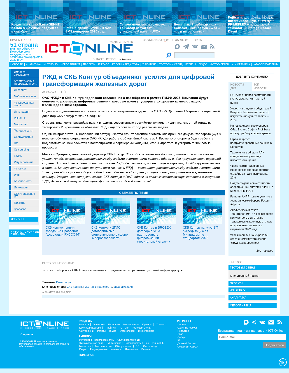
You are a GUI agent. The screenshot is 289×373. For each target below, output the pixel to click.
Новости (16, 64)
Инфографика (241, 64)
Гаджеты (19, 203)
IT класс (103, 64)
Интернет (20, 90)
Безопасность (23, 181)
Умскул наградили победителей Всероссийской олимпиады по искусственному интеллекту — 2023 (250, 114)
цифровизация (123, 286)
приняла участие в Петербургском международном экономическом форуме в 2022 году (26, 54)
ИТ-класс (235, 262)
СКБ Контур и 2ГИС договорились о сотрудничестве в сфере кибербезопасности (109, 233)
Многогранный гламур (244, 275)
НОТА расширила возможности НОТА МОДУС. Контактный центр (250, 98)
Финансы (20, 168)
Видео (203, 64)
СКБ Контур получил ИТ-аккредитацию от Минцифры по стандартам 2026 (201, 233)
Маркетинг (21, 124)
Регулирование (23, 162)
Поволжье (183, 331)
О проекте (27, 334)
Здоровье (20, 209)
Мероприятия (70, 64)
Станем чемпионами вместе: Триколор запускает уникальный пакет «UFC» (142, 28)
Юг (179, 340)
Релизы (190, 64)
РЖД (86, 286)
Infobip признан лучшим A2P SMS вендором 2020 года (88, 29)
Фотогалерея (219, 64)
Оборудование (23, 137)
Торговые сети (23, 130)
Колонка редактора (125, 64)
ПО (16, 143)
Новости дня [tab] (237, 86)
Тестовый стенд (170, 64)
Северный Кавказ (187, 346)
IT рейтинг (149, 64)
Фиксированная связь (24, 104)
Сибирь (181, 337)
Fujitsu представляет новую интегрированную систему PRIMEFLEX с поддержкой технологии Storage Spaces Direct (250, 24)
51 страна (24, 44)
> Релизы (125, 59)
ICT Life (124, 328)
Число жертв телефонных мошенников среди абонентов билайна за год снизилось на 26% (249, 171)
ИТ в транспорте (101, 286)
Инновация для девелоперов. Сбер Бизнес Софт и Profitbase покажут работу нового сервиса (250, 129)
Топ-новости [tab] (260, 86)
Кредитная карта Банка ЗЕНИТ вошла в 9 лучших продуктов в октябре (35, 28)
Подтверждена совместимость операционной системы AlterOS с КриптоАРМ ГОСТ (251, 187)
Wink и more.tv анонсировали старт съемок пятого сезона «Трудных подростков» (249, 239)
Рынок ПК (20, 118)
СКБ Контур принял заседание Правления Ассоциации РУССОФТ (63, 231)
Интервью (51, 64)
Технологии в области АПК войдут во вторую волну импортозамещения (247, 156)
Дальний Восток (186, 343)
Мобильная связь (25, 96)
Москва (181, 324)
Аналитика (33, 64)
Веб (146, 343)
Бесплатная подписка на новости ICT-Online (251, 330)
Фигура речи (86, 331)
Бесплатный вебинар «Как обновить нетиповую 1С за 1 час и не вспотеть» (197, 28)
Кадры (18, 156)
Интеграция (21, 111)
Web (17, 175)
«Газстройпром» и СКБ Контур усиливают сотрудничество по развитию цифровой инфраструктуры (115, 270)
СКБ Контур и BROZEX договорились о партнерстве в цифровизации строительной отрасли (154, 234)
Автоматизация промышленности (25, 82)
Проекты (89, 64)
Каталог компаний (266, 64)
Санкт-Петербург (187, 328)
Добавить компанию (252, 76)
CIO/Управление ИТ (24, 195)
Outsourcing (21, 149)
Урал (180, 334)
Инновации (21, 187)
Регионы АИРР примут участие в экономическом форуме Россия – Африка (251, 200)
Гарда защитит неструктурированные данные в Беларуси (251, 143)
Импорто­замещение (21, 73)
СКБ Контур (74, 286)
